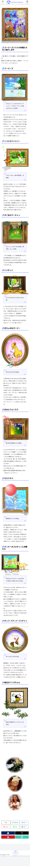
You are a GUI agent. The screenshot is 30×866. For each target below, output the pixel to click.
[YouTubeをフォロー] (8, 837)
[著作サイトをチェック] (8, 833)
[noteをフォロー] (22, 837)
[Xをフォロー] (22, 833)
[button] (24, 827)
